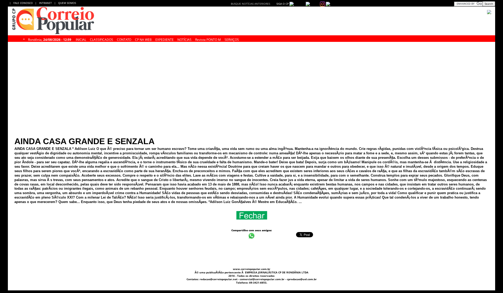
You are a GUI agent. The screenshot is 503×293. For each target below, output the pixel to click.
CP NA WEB (143, 39)
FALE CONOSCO (23, 3)
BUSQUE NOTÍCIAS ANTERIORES (250, 3)
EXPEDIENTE (164, 39)
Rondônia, (49, 39)
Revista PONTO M (208, 39)
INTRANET (46, 3)
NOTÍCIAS (184, 39)
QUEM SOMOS (67, 3)
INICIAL (81, 39)
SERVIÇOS (232, 39)
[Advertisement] (251, 53)
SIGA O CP (282, 3)
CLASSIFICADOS (101, 39)
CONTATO (124, 39)
